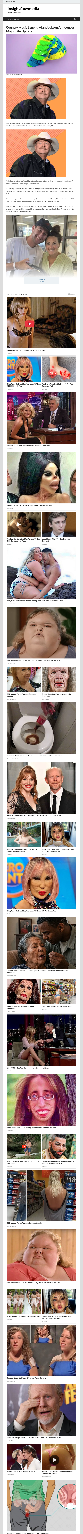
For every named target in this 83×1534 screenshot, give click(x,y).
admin (20, 74)
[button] (41, 53)
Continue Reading (42, 281)
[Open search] (74, 19)
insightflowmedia (23, 8)
